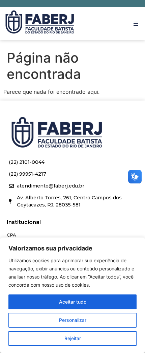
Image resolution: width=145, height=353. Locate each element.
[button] (136, 24)
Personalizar (72, 320)
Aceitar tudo (72, 302)
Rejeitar (72, 338)
